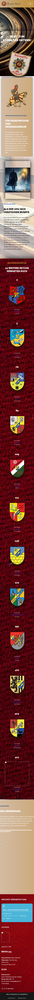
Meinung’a (17, 745)
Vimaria (17, 442)
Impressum (11, 998)
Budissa (17, 573)
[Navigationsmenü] (30, 3)
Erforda (17, 486)
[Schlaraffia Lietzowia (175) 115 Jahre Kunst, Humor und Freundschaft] (10, 3)
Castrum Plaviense (17, 614)
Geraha (17, 658)
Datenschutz (22, 998)
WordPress (24, 994)
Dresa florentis (17, 702)
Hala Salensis (17, 789)
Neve (8, 994)
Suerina (17, 399)
